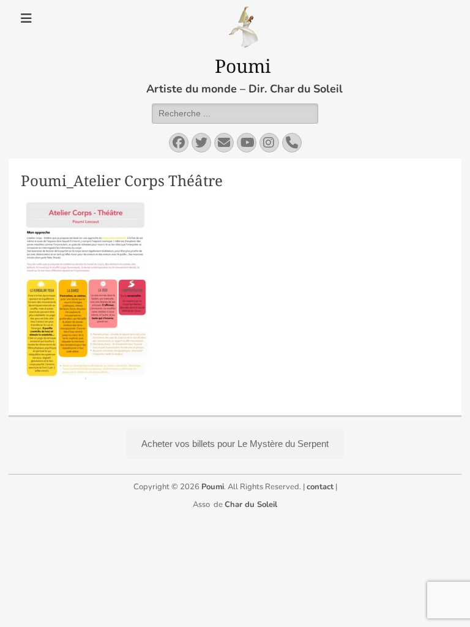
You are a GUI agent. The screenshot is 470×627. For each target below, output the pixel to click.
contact (320, 486)
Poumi (243, 65)
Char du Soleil (251, 504)
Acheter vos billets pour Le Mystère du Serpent (235, 443)
